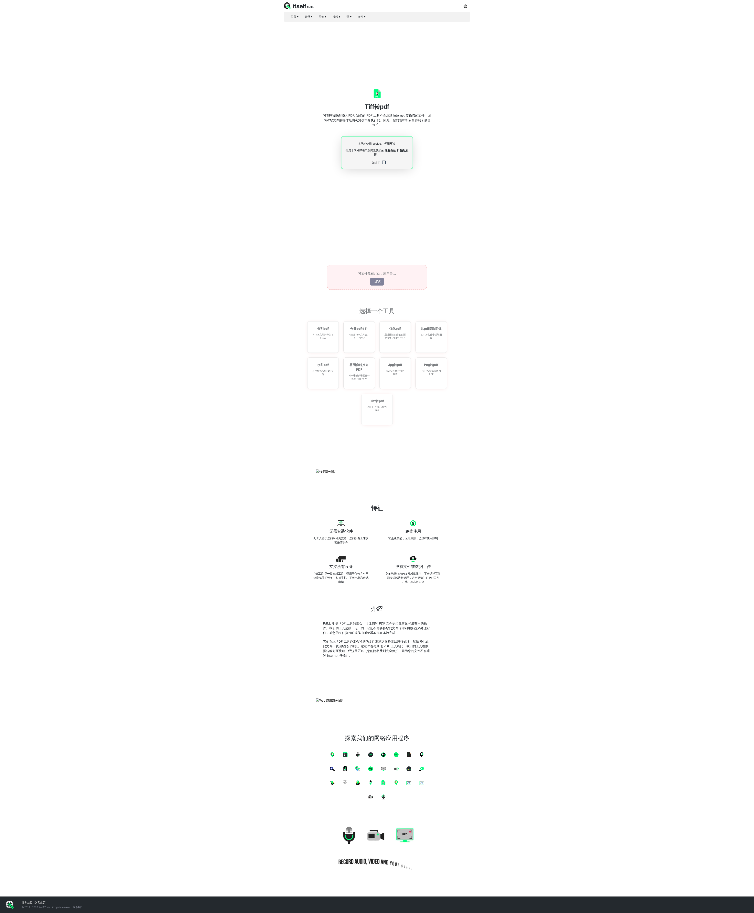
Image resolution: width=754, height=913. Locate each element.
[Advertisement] (377, 52)
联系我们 (77, 907)
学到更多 (389, 143)
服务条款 (390, 150)
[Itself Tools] (377, 846)
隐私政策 (40, 902)
